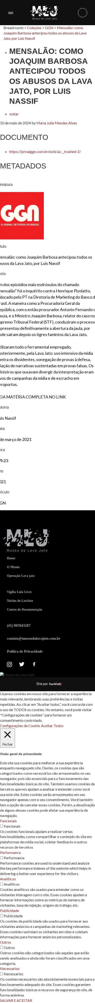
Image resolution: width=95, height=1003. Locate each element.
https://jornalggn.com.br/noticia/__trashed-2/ (45, 151)
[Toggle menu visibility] (10, 12)
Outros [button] (5, 942)
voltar (14, 114)
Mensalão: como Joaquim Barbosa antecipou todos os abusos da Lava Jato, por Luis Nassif (44, 32)
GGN (49, 27)
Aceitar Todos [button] (52, 725)
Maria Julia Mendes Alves (56, 123)
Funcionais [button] (8, 821)
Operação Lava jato (21, 576)
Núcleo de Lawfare (20, 600)
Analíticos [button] (8, 879)
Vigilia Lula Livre (19, 592)
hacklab (55, 684)
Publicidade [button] (9, 910)
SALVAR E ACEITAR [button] (16, 1000)
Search (82, 12)
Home (11, 558)
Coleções (34, 27)
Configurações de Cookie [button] (20, 725)
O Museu (13, 567)
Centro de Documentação (24, 609)
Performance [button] (10, 852)
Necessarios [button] (10, 968)
